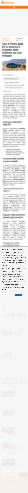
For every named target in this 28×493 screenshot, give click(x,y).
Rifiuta (9, 295)
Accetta (18, 295)
